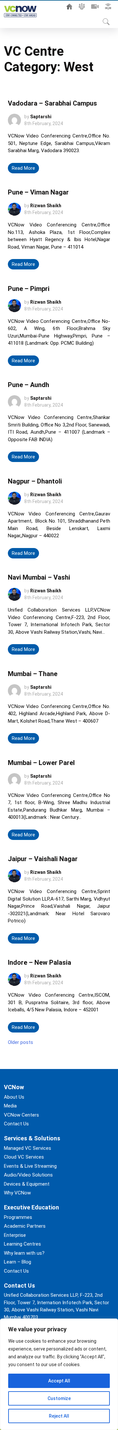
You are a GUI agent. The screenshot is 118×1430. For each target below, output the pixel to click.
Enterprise (15, 1235)
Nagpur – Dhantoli (35, 481)
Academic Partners (25, 1226)
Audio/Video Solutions (28, 1175)
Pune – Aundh (28, 385)
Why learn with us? (24, 1253)
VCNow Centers (21, 1115)
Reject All (59, 1416)
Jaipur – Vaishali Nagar (43, 859)
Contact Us (16, 1124)
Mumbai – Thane (32, 674)
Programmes (18, 1217)
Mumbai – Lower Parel (41, 763)
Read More (23, 168)
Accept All (59, 1380)
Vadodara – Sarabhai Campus (52, 103)
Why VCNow (17, 1193)
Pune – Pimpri (28, 289)
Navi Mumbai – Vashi (39, 577)
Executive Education (108, 6)
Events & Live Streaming (30, 1166)
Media (10, 1106)
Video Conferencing (95, 6)
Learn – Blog (17, 1262)
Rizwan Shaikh (45, 205)
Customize (59, 1398)
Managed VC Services (27, 1148)
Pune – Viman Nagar (38, 192)
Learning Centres (22, 1244)
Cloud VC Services (24, 1157)
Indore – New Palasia (39, 962)
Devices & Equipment (26, 1184)
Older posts (20, 1042)
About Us (82, 6)
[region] (59, 1374)
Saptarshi (40, 116)
